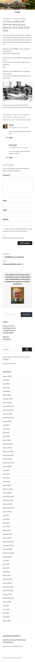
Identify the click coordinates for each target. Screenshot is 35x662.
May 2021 (6, 613)
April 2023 (6, 526)
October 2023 (7, 504)
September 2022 (8, 553)
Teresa (11, 125)
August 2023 (7, 511)
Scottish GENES (8, 332)
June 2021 (6, 609)
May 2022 (6, 568)
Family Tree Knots (9, 325)
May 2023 (6, 523)
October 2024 (7, 459)
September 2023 (8, 508)
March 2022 (7, 575)
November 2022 (8, 545)
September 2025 (8, 418)
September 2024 (8, 463)
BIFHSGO (6, 337)
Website (5, 219)
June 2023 (6, 519)
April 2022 (6, 572)
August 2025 (7, 421)
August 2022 (7, 557)
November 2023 (8, 500)
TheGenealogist (8, 642)
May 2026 (6, 387)
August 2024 (7, 466)
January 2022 (7, 583)
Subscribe (26, 314)
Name (5, 200)
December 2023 (8, 496)
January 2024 (7, 493)
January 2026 (7, 402)
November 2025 (8, 410)
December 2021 (8, 587)
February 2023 (8, 534)
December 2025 (8, 406)
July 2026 (6, 380)
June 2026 (6, 384)
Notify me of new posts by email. (13, 238)
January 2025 (7, 448)
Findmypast (13, 640)
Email (5, 210)
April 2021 (6, 617)
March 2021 (7, 621)
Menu (18, 12)
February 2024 (8, 489)
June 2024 (6, 474)
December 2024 (8, 451)
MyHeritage (22, 640)
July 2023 (6, 515)
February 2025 (8, 444)
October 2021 (7, 594)
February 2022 (7, 579)
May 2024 (6, 478)
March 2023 (7, 530)
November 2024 (8, 455)
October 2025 (7, 414)
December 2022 (8, 542)
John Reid (22, 18)
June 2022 (6, 564)
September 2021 (8, 598)
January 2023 (7, 538)
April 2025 (6, 436)
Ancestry (6, 640)
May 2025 (6, 433)
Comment (7, 175)
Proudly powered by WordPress (12, 657)
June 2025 (6, 429)
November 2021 (8, 590)
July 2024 (6, 470)
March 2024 (7, 485)
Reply (11, 137)
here (7, 359)
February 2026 (8, 399)
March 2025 (7, 440)
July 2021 (6, 605)
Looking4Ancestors (9, 330)
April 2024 (6, 481)
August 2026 (7, 376)
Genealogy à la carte (9, 328)
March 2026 (7, 395)
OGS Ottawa (7, 339)
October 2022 (7, 549)
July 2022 (6, 560)
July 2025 (6, 425)
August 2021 (7, 602)
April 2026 (6, 391)
